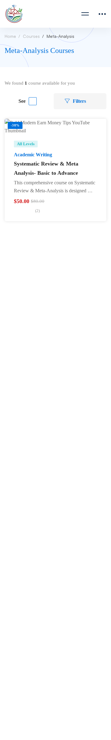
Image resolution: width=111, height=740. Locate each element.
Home (10, 36)
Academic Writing (33, 154)
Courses (31, 36)
